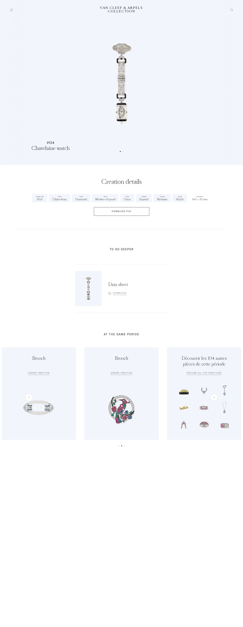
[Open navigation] (11, 10)
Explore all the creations (204, 373)
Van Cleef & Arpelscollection (121, 10)
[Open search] (232, 10)
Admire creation (39, 373)
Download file (121, 211)
